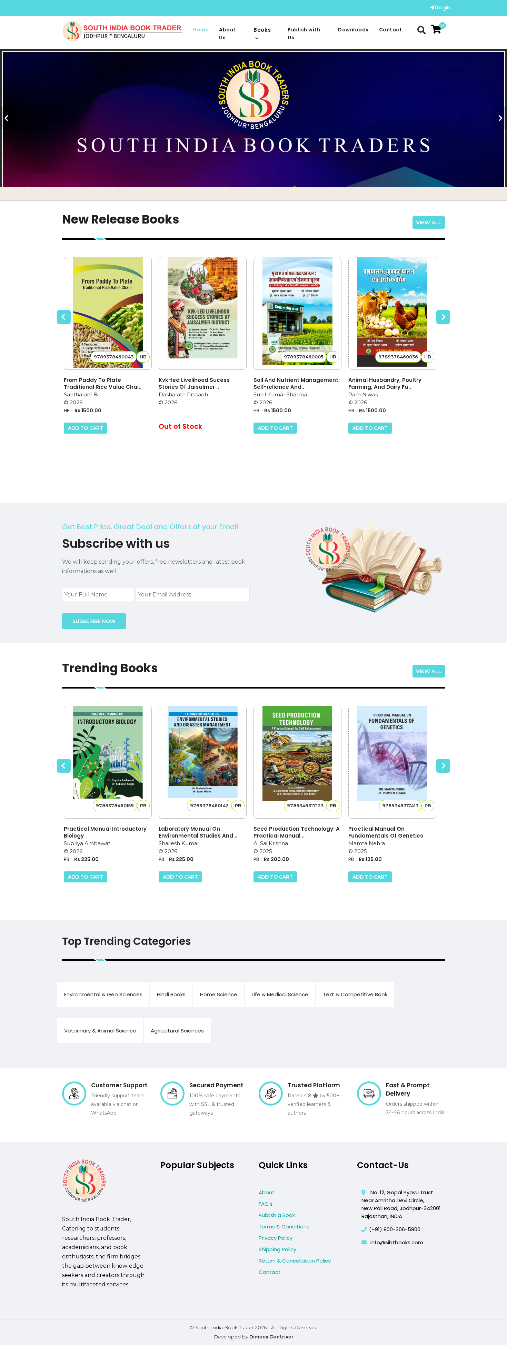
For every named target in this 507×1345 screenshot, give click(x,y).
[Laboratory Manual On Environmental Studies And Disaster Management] (202, 762)
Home (201, 29)
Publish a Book (277, 1215)
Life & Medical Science (280, 994)
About (267, 1192)
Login (443, 7)
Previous (7, 118)
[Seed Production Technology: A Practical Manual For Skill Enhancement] (297, 762)
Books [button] (262, 29)
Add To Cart (85, 428)
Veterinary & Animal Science (100, 1030)
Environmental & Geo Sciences (103, 994)
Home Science (218, 994)
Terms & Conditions (284, 1226)
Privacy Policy (275, 1238)
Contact (390, 29)
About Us (227, 33)
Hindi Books (171, 994)
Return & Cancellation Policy (295, 1260)
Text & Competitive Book (355, 994)
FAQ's (265, 1203)
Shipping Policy (277, 1249)
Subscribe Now (94, 621)
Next (500, 118)
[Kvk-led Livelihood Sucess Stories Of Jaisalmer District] (202, 313)
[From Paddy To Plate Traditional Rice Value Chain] (107, 313)
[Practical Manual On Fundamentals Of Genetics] (392, 762)
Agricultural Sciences (177, 1030)
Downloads (353, 29)
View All (428, 222)
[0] (436, 29)
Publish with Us (304, 33)
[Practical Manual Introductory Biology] (107, 762)
